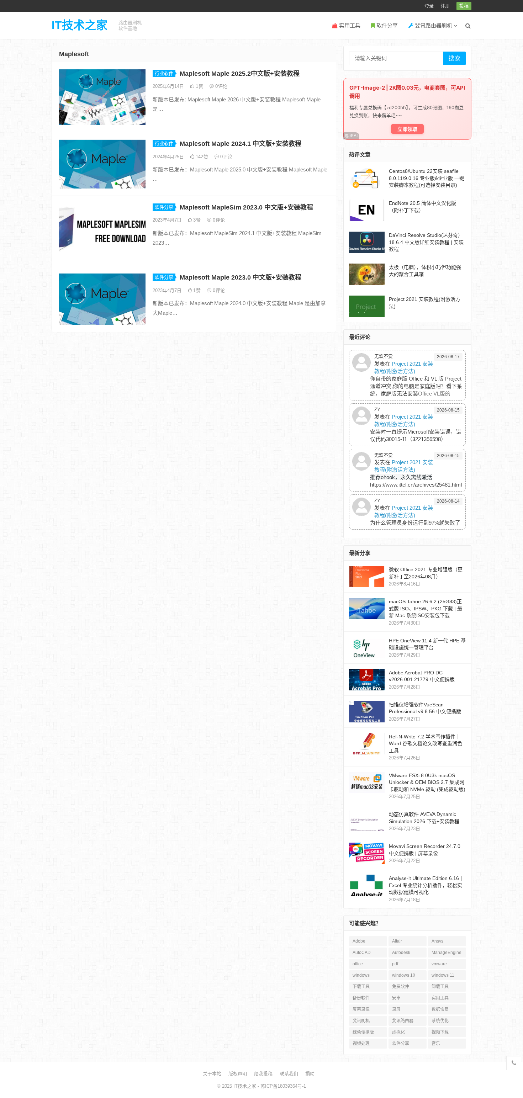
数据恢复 (440, 1009)
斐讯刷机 (361, 1020)
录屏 (396, 1009)
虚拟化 (398, 1032)
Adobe (359, 941)
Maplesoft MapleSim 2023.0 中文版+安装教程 (246, 207)
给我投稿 (263, 1073)
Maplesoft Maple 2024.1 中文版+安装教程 (240, 143)
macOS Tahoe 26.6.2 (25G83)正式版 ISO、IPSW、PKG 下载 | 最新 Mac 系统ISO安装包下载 (425, 608)
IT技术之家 (79, 25)
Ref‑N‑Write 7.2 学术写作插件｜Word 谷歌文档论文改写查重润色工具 (425, 743)
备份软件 (361, 998)
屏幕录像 (361, 1009)
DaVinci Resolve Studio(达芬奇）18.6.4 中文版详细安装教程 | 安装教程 (426, 242)
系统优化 (440, 1020)
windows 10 (403, 975)
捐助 (310, 1073)
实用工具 (349, 25)
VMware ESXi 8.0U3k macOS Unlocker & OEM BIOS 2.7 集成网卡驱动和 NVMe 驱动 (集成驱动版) (427, 782)
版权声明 (237, 1073)
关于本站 (212, 1073)
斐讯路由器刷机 (432, 25)
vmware (439, 963)
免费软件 (400, 986)
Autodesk (401, 952)
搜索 (454, 58)
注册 (445, 6)
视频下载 (440, 1032)
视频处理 (361, 1043)
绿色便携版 (363, 1032)
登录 (429, 6)
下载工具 (361, 986)
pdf (395, 963)
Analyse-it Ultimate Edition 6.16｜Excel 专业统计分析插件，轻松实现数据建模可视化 (426, 885)
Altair (397, 941)
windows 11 (443, 975)
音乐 (436, 1043)
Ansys (437, 941)
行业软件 (164, 73)
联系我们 (289, 1073)
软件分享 (386, 25)
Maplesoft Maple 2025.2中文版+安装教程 (240, 73)
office (358, 963)
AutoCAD (362, 952)
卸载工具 (440, 986)
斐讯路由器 (402, 1020)
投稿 (464, 6)
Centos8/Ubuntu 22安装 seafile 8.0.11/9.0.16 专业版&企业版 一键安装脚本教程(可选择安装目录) (426, 178)
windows (361, 975)
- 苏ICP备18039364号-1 (281, 1086)
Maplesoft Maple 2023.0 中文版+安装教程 (240, 277)
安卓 (396, 998)
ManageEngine (446, 952)
